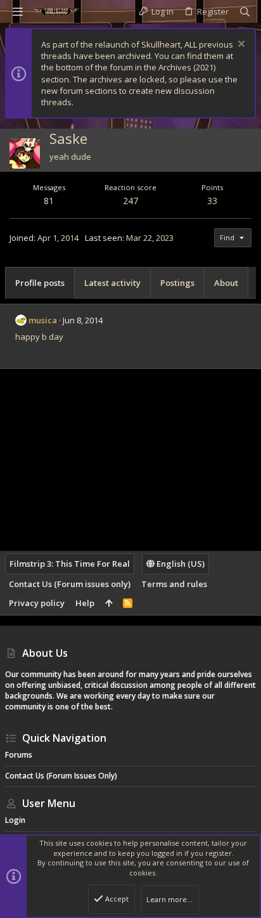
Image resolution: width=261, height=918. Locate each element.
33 (212, 201)
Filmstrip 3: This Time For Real (70, 563)
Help (84, 603)
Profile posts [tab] (40, 282)
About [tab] (226, 282)
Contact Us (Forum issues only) (69, 584)
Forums (18, 754)
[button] (17, 11)
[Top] (108, 602)
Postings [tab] (177, 282)
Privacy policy (37, 603)
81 (49, 201)
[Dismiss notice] (239, 45)
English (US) (180, 563)
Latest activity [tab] (112, 282)
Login (15, 820)
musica (43, 320)
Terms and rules (174, 584)
